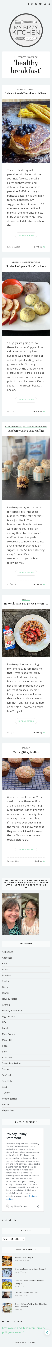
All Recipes (21, 89)
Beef (4, 963)
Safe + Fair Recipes (30, 426)
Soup (4, 1086)
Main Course (8, 1034)
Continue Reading (26, 235)
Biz (42, 247)
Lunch (5, 1028)
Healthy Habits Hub (12, 1010)
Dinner (5, 992)
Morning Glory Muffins (26, 752)
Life (4, 1022)
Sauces (5, 1069)
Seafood (6, 1075)
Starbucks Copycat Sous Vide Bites (26, 266)
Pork (4, 1051)
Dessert (6, 987)
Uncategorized (9, 1098)
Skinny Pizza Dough (24, 1257)
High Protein (8, 1016)
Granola (6, 1004)
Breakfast (30, 89)
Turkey (6, 1092)
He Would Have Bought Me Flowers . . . (26, 603)
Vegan (5, 1104)
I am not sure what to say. (26, 1292)
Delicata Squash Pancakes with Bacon (26, 93)
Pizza (4, 1045)
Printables (7, 1057)
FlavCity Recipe (9, 998)
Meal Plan (7, 1039)
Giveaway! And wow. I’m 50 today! (30, 1269)
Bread (5, 969)
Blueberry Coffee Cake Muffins (26, 430)
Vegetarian (35, 262)
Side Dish (7, 1081)
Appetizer (7, 957)
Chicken (6, 981)
